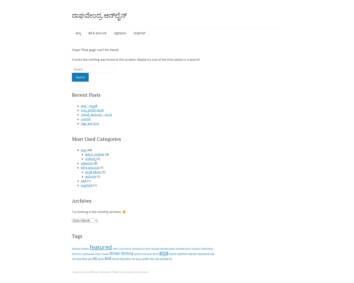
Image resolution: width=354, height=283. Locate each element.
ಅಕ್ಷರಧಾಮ (120, 33)
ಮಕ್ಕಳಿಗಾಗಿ (139, 33)
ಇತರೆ (83, 181)
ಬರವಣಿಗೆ (145, 258)
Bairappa (76, 248)
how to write (125, 248)
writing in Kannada (143, 253)
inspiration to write (141, 248)
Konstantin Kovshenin (135, 272)
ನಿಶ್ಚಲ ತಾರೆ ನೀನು (90, 124)
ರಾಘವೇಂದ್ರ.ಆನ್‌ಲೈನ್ (99, 15)
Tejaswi (105, 253)
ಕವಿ (95, 258)
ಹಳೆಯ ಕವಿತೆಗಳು (95, 154)
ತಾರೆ (133, 258)
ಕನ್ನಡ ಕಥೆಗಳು (182, 253)
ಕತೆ (154, 253)
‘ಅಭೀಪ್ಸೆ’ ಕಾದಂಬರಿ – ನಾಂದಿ (96, 115)
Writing (127, 253)
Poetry (98, 253)
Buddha (85, 248)
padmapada (88, 253)
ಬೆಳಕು (152, 258)
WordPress (92, 272)
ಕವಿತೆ (108, 258)
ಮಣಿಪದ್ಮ (90, 159)
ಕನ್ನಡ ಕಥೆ (172, 253)
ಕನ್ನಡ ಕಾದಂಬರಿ (203, 253)
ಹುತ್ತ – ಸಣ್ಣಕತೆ (89, 106)
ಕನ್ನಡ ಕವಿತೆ (192, 253)
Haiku (115, 248)
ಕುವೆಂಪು (128, 258)
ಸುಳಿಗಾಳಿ (86, 119)
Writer (115, 253)
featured (101, 247)
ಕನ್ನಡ (164, 253)
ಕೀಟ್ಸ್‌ (122, 258)
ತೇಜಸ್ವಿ (138, 258)
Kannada (155, 248)
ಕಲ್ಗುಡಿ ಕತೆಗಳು (93, 172)
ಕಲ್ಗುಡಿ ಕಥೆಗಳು (81, 258)
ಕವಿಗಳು (101, 258)
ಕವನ (90, 258)
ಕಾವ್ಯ (78, 33)
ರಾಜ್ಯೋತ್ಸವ (164, 258)
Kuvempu (196, 248)
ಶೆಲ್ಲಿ (170, 258)
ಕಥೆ (157, 253)
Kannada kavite (167, 248)
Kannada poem (183, 248)
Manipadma (207, 248)
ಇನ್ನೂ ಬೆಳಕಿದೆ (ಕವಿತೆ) (92, 110)
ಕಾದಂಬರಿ (90, 177)
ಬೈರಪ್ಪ (157, 258)
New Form (77, 253)
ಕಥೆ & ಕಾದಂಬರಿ (97, 33)
